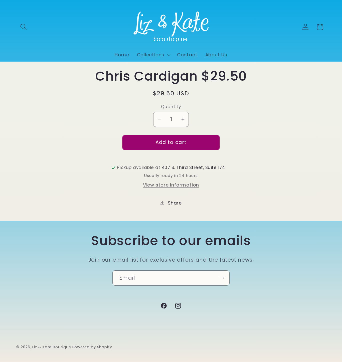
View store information (171, 185)
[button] (23, 27)
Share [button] (175, 203)
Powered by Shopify (92, 346)
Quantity (171, 107)
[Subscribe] (222, 278)
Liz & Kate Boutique (51, 346)
